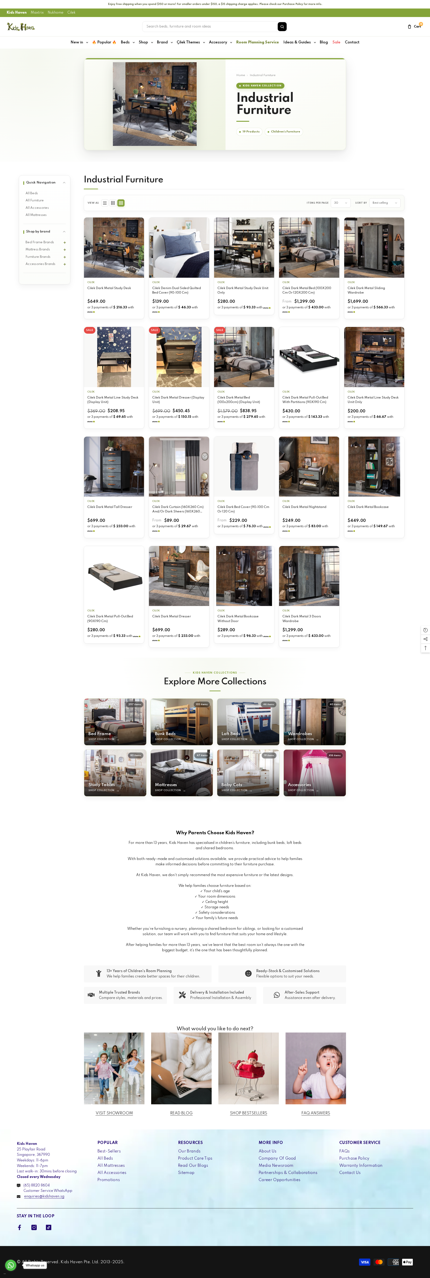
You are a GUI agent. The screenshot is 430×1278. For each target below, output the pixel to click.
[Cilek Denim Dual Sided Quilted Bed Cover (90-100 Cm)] (179, 247)
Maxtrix (37, 13)
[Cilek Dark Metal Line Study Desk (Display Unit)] (114, 357)
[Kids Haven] (114, 1068)
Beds (125, 42)
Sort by (361, 203)
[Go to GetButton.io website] (11, 1273)
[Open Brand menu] (171, 42)
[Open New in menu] (87, 42)
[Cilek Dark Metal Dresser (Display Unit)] (179, 357)
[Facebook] (19, 1227)
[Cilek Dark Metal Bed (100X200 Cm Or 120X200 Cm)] (309, 247)
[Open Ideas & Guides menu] (315, 42)
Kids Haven (17, 13)
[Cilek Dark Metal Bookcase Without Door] (244, 576)
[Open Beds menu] (133, 42)
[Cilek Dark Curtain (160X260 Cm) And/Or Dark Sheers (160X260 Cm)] (179, 467)
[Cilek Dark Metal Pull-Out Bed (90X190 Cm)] (114, 576)
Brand (162, 42)
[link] (148, 973)
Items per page (318, 203)
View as (93, 203)
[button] (104, 203)
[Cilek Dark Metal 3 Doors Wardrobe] (309, 576)
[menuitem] (44, 193)
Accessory (218, 42)
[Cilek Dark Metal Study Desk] (114, 247)
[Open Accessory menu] (231, 42)
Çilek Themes (188, 42)
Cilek (71, 13)
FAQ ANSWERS (315, 1113)
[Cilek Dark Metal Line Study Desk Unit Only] (374, 357)
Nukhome (55, 13)
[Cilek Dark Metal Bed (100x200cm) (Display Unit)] (244, 357)
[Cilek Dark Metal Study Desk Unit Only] (244, 247)
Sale (336, 42)
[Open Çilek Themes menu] (204, 42)
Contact (352, 42)
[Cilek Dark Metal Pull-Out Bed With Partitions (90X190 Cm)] (309, 357)
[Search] (282, 26)
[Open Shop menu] (152, 42)
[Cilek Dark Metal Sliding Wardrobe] (374, 247)
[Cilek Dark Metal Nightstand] (309, 467)
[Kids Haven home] (21, 26)
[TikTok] (48, 1227)
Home (240, 75)
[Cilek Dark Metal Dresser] (179, 576)
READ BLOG (181, 1113)
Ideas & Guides (297, 42)
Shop (143, 42)
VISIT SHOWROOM (114, 1113)
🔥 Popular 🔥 (104, 42)
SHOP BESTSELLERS (248, 1113)
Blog (324, 42)
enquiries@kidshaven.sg (44, 1196)
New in (77, 42)
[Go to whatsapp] (10, 1265)
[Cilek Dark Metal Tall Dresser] (114, 467)
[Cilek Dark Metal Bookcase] (374, 467)
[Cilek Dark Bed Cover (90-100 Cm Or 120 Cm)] (244, 467)
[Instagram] (34, 1227)
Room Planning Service (257, 42)
